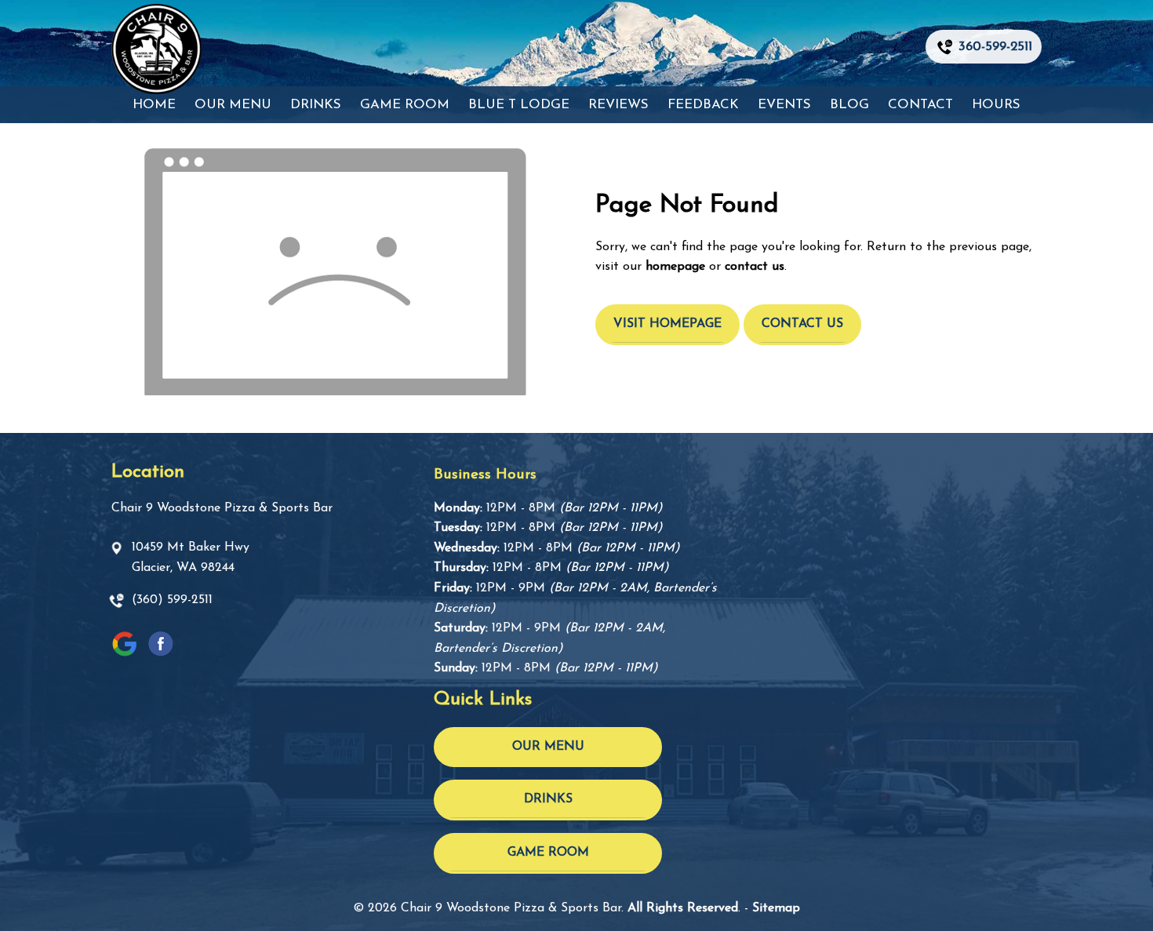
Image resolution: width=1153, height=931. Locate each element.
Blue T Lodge (518, 104)
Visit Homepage (667, 324)
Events (784, 104)
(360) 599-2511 (172, 600)
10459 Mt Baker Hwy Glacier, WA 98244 (190, 557)
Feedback (703, 104)
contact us (754, 266)
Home (154, 104)
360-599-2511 (995, 46)
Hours (996, 104)
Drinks (315, 104)
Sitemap (776, 908)
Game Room (404, 104)
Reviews (618, 104)
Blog (849, 104)
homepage (675, 266)
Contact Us (802, 324)
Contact (920, 104)
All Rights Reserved (682, 908)
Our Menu (233, 104)
